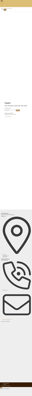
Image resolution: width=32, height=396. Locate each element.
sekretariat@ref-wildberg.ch (7, 319)
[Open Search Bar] (2, 9)
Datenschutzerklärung (6, 383)
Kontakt (13, 114)
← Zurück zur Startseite (8, 116)
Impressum (4, 384)
